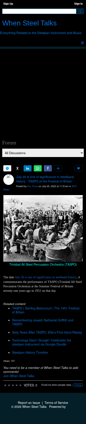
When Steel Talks (29, 23)
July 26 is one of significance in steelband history (46, 277)
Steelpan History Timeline (30, 352)
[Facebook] (48, 168)
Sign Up (8, 4)
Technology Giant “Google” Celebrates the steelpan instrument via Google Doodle (41, 342)
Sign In (78, 4)
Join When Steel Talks (18, 376)
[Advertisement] (43, 92)
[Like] (78, 168)
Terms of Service (56, 402)
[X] (17, 168)
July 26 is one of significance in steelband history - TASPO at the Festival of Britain (45, 179)
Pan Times (32, 186)
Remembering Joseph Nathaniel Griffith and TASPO (42, 322)
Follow (78, 385)
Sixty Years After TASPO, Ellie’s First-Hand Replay (47, 332)
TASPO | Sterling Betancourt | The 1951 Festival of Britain (45, 310)
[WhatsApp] (38, 168)
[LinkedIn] (28, 168)
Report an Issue (29, 402)
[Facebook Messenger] (7, 168)
